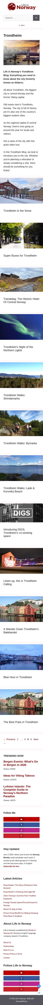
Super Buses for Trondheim (20, 255)
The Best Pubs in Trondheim (20, 722)
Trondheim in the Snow (17, 210)
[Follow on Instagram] (21, 830)
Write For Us (8, 950)
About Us (7, 942)
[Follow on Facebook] (21, 824)
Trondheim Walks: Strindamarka (14, 397)
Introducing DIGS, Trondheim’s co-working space (17, 533)
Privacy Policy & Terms (12, 954)
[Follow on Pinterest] (21, 835)
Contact (6, 958)
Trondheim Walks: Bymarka (20, 443)
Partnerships (8, 946)
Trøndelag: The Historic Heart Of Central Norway (21, 300)
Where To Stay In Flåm (12, 909)
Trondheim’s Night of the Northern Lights (18, 348)
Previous (9, 739)
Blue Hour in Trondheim (17, 677)
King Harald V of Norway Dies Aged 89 (19, 892)
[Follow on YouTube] (21, 819)
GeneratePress (21, 1001)
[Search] (36, 18)
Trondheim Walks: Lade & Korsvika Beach (19, 490)
